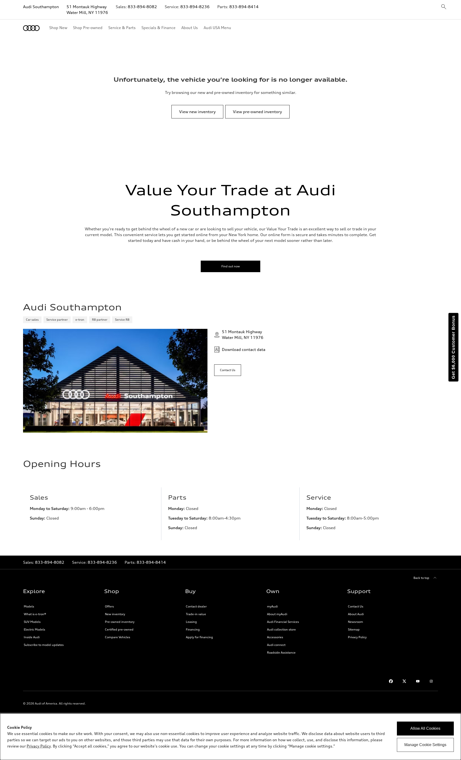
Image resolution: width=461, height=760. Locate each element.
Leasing (191, 622)
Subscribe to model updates (44, 645)
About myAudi (277, 614)
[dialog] (230, 736)
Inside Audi (32, 637)
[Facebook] (391, 681)
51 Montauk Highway (87, 6)
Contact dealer (196, 606)
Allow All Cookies (425, 728)
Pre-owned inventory (119, 622)
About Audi (356, 614)
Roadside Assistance (281, 652)
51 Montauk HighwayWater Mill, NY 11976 (242, 334)
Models (29, 606)
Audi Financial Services (283, 622)
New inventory (115, 614)
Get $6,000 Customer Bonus (453, 347)
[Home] (31, 28)
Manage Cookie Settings (425, 745)
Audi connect (276, 645)
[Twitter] (404, 681)
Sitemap (354, 629)
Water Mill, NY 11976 (87, 12)
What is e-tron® (35, 614)
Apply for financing (199, 637)
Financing (193, 629)
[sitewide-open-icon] (444, 7)
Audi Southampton (41, 6)
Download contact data (243, 349)
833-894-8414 (244, 6)
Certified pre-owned (119, 629)
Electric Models (34, 629)
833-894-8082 (142, 6)
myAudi (272, 606)
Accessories (275, 637)
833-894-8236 (195, 6)
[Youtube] (418, 681)
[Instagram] (431, 681)
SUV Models (32, 622)
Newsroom (355, 622)
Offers (109, 606)
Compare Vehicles (117, 637)
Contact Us (355, 606)
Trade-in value (196, 614)
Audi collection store (281, 629)
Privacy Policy (357, 637)
